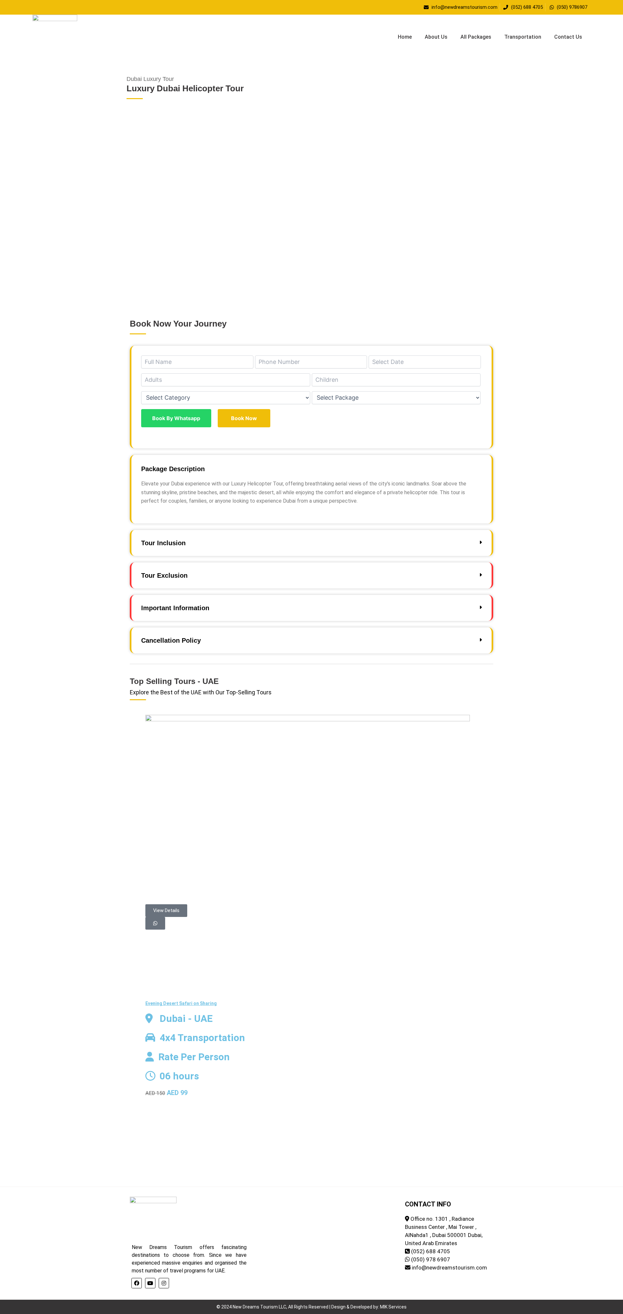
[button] (311, 282)
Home (405, 37)
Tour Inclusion (163, 543)
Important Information (175, 608)
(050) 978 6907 (430, 1259)
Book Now (244, 418)
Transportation (522, 37)
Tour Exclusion (164, 575)
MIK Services (393, 1306)
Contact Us (568, 37)
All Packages (475, 37)
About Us (436, 37)
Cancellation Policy (171, 640)
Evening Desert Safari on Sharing (181, 1003)
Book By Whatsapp (176, 418)
